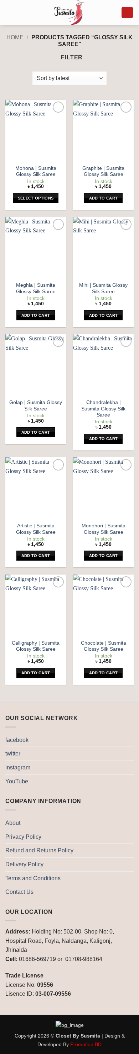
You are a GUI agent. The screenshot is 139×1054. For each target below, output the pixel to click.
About (12, 823)
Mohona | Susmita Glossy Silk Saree (35, 171)
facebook (17, 740)
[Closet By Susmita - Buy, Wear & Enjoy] (69, 12)
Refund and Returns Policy (39, 850)
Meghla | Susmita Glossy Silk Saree (36, 288)
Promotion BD (86, 1044)
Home (15, 37)
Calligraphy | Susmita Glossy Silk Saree (36, 646)
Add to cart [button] (103, 198)
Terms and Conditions (33, 878)
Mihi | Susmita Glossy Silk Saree (103, 288)
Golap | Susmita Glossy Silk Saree (35, 406)
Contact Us (19, 892)
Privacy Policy (23, 837)
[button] (9, 12)
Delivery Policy (24, 864)
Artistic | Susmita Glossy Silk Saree (36, 529)
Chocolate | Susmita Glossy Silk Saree (103, 646)
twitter (12, 753)
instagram (17, 767)
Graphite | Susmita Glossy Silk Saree (103, 171)
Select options (36, 198)
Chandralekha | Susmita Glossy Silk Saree (103, 409)
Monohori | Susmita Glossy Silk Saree (103, 529)
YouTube (16, 781)
